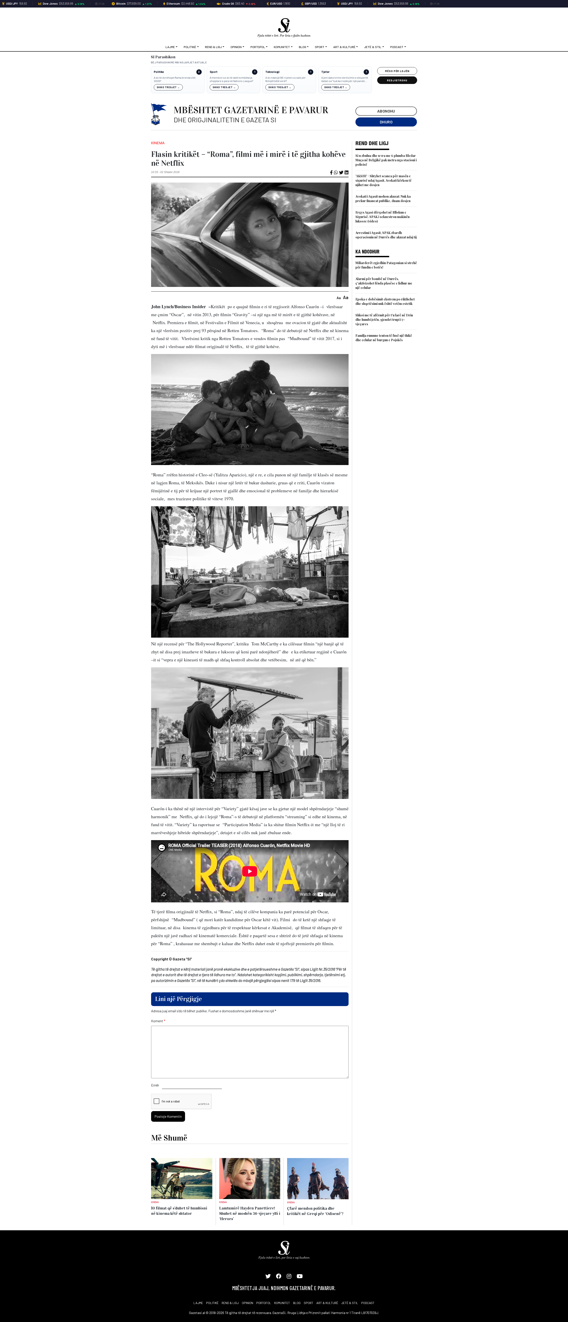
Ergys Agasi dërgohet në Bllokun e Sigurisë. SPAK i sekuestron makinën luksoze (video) (382, 216)
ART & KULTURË (327, 1303)
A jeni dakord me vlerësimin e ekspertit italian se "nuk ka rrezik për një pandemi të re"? (344, 79)
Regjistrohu (397, 80)
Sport (319, 47)
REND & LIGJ (230, 1303)
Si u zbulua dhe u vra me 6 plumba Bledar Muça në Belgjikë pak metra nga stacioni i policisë (386, 160)
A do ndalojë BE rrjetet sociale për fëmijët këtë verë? (285, 79)
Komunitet (282, 47)
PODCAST (368, 1303)
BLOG (297, 1303)
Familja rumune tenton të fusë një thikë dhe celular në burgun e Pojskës (383, 337)
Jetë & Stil (372, 47)
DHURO (386, 121)
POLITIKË (212, 1303)
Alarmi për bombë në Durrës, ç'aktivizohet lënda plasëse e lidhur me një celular (383, 283)
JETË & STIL (349, 1303)
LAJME (198, 1303)
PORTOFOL (263, 1303)
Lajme (170, 47)
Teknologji (272, 72)
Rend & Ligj (213, 47)
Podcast (396, 47)
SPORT (308, 1303)
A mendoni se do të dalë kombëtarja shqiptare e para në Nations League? (231, 79)
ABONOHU (386, 111)
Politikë (190, 47)
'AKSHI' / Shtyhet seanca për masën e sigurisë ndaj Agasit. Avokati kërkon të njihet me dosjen (383, 180)
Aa (339, 298)
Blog (302, 47)
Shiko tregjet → (168, 87)
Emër (155, 1085)
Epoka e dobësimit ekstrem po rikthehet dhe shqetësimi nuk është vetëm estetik (385, 301)
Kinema (158, 143)
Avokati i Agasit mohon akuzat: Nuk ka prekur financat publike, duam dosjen (383, 198)
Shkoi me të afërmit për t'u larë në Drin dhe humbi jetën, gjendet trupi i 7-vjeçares (384, 319)
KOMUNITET (282, 1303)
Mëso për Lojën (397, 70)
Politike (159, 72)
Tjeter (325, 72)
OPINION (247, 1303)
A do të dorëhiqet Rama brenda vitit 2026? (174, 79)
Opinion (236, 47)
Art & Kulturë (344, 47)
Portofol (257, 47)
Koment (158, 1021)
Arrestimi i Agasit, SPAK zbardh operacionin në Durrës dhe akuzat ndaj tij (386, 235)
